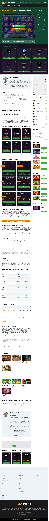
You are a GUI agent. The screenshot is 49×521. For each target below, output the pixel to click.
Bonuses (13, 5)
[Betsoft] (45, 79)
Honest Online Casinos (5, 480)
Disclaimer (37, 473)
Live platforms (21, 491)
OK (34, 519)
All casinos (16, 154)
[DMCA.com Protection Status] (23, 514)
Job (36, 476)
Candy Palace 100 (43, 154)
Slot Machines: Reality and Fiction (38, 131)
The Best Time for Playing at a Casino (39, 133)
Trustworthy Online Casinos (6, 476)
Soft (19, 483)
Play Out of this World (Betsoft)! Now (16, 221)
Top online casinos (5, 481)
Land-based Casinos (22, 481)
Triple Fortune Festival (43, 144)
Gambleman (42, 180)
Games (8, 5)
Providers (3, 488)
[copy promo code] (25, 56)
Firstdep (18, 181)
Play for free (44, 147)
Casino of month (21, 472)
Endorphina (23, 386)
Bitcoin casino (21, 475)
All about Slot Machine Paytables (38, 137)
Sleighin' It (4, 321)
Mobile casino (21, 476)
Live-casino (20, 478)
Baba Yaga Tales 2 (27, 272)
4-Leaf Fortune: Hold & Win (44, 196)
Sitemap (20, 489)
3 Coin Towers (43, 175)
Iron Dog (3, 386)
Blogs (3, 497)
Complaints (20, 480)
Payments (20, 473)
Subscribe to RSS (24, 517)
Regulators (20, 486)
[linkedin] (10, 415)
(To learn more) (30, 519)
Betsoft (3, 362)
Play (9, 58)
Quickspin (13, 386)
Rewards (3, 486)
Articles (18, 5)
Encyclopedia (4, 489)
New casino (3, 472)
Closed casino (4, 475)
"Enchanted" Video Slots (36, 136)
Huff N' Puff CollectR (19, 272)
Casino (4, 5)
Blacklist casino (4, 473)
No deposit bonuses (5, 485)
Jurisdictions (21, 485)
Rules (3, 483)
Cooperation (38, 472)
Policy (37, 475)
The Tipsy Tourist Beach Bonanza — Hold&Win (9, 310)
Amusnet (42, 145)
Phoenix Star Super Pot (43, 165)
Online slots (3, 478)
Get (8, 171)
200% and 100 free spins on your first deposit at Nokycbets (43, 207)
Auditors (20, 488)
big (2, 181)
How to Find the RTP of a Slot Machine (39, 134)
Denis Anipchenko (6, 84)
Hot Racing (42, 149)
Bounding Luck (5, 317)
